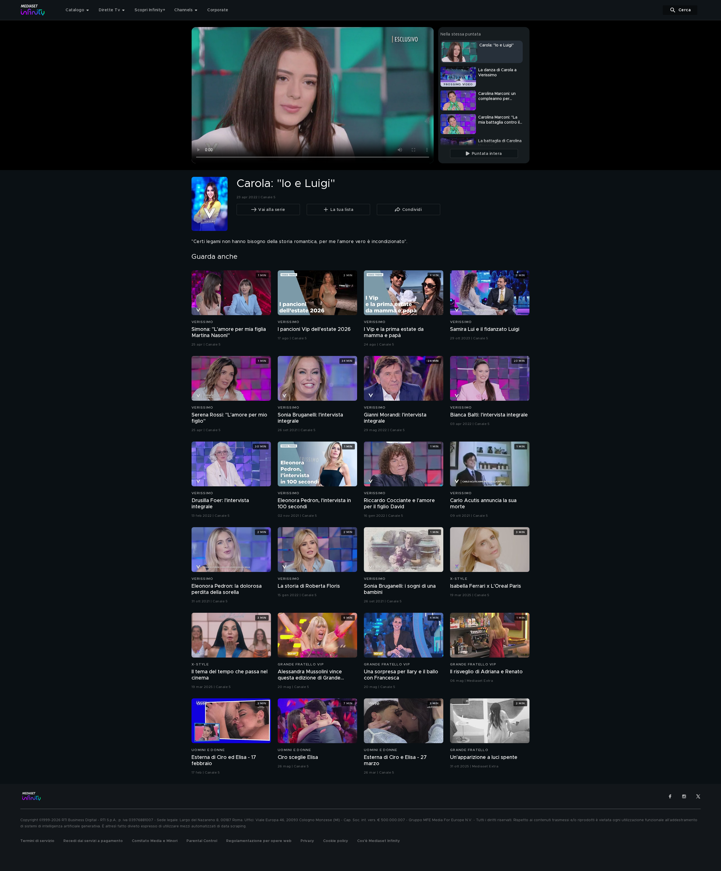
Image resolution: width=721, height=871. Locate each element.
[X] (698, 796)
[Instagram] (684, 796)
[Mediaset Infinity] (32, 10)
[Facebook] (670, 796)
